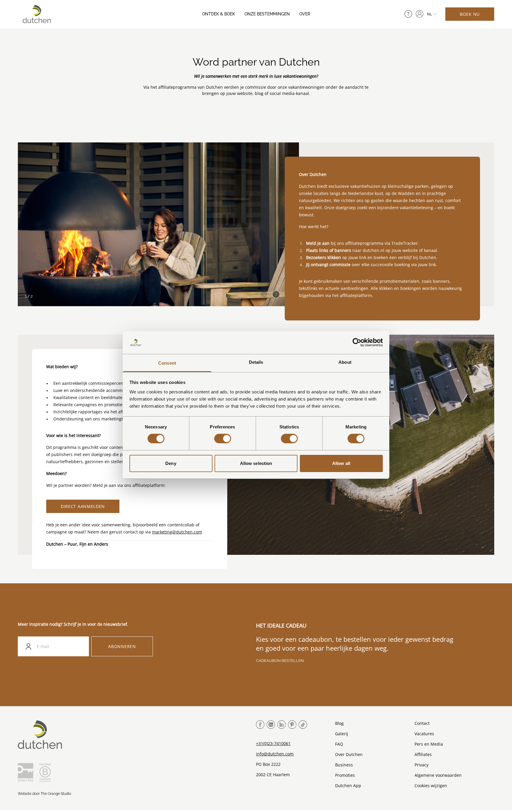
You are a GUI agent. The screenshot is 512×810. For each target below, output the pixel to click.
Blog (339, 723)
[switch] (222, 438)
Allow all (341, 463)
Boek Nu (470, 14)
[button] (276, 292)
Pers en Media (429, 744)
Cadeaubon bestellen (280, 660)
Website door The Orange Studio (44, 794)
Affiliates (423, 754)
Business (344, 765)
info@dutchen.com (275, 754)
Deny (170, 463)
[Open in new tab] (419, 14)
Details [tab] (256, 362)
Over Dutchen (349, 754)
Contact (422, 723)
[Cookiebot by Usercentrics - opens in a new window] (357, 342)
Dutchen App (348, 785)
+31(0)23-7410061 (273, 743)
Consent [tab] (167, 363)
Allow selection (256, 463)
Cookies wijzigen (431, 785)
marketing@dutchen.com (177, 532)
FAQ (339, 744)
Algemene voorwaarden (438, 775)
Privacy (421, 765)
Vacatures (424, 733)
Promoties (345, 775)
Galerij (341, 733)
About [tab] (344, 362)
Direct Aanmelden (83, 506)
